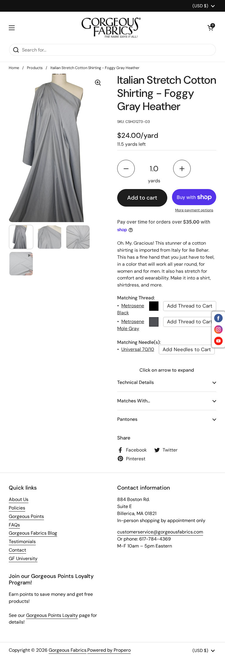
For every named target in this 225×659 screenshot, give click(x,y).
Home (14, 67)
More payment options (194, 210)
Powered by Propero (109, 650)
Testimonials (22, 541)
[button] (210, 28)
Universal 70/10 (137, 349)
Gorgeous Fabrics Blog (33, 533)
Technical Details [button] (135, 382)
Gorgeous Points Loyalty (52, 615)
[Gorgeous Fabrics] (111, 28)
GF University (23, 558)
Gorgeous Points (26, 516)
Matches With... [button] (133, 401)
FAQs (14, 525)
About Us (18, 499)
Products (34, 67)
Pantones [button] (127, 419)
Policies (17, 508)
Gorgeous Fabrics (67, 650)
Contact (17, 550)
